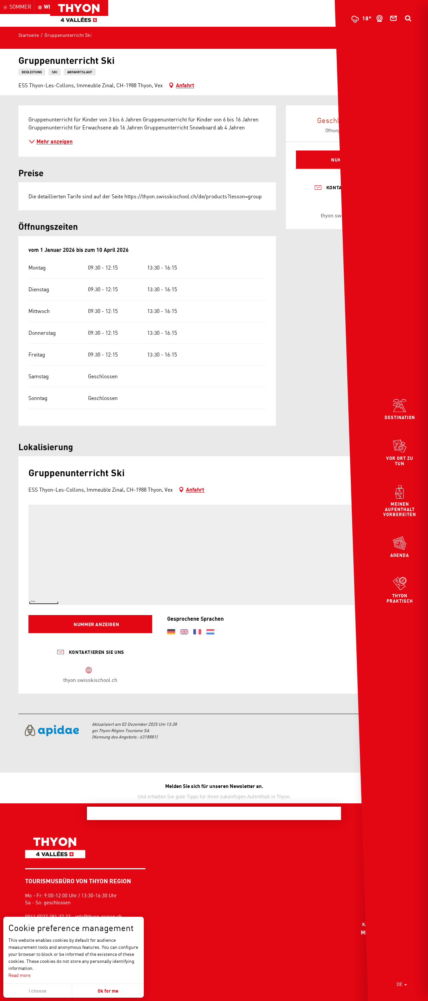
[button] (408, 18)
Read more (19, 975)
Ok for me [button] (108, 991)
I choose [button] (37, 991)
